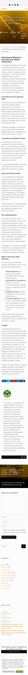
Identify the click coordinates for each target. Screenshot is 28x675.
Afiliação (22, 27)
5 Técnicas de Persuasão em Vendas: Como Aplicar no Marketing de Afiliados (12, 472)
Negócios (3, 583)
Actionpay (5, 32)
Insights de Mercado (6, 578)
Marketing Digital (6, 580)
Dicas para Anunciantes (7, 575)
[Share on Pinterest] (13, 381)
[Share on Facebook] (3, 381)
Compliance (4, 570)
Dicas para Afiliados (12, 47)
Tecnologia (4, 588)
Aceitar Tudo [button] (19, 671)
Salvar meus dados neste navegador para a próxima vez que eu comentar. (14, 531)
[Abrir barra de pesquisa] (26, 9)
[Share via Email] (23, 381)
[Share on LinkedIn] (18, 381)
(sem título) (4, 611)
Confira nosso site (14, 651)
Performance (4, 585)
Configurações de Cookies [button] (8, 671)
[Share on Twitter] (8, 381)
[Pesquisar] (23, 546)
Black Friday (4, 567)
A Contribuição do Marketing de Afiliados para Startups (12, 483)
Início (3, 47)
